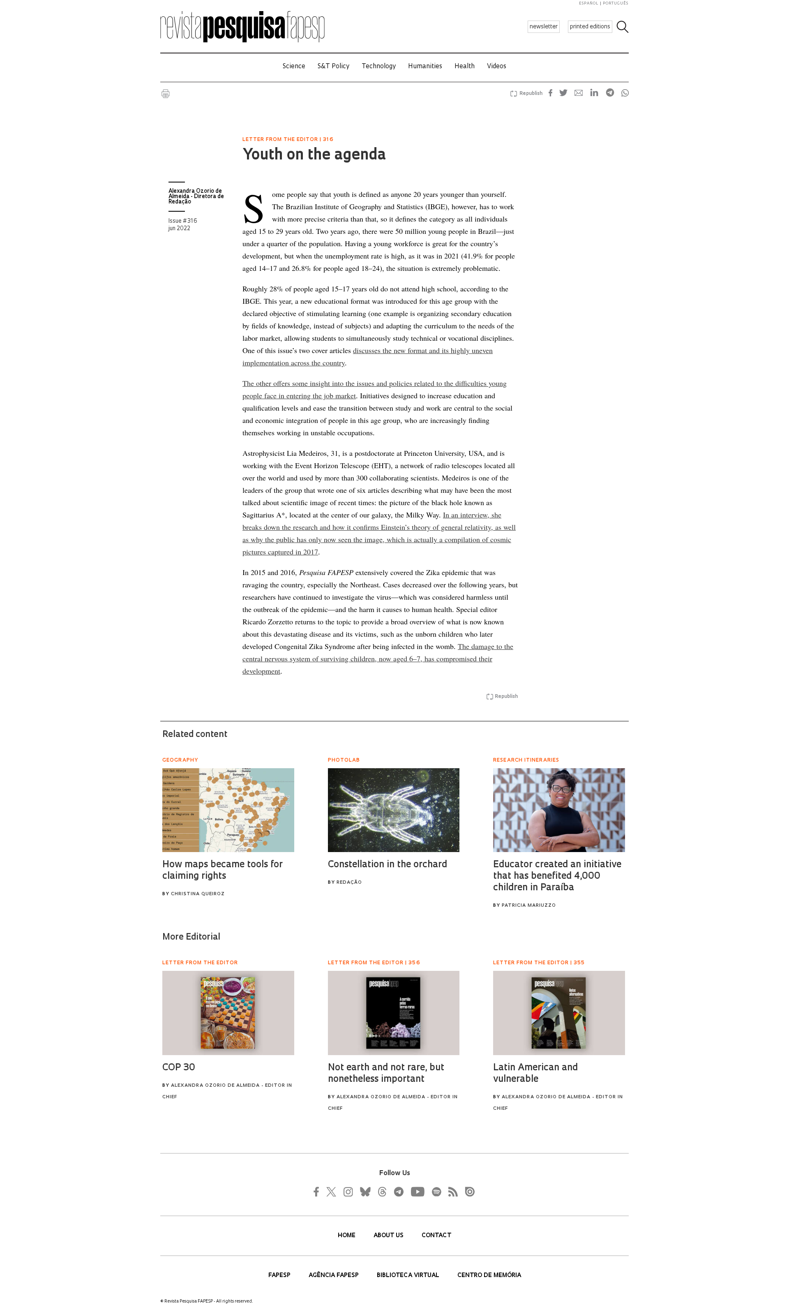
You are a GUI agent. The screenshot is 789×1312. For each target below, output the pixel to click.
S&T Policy (333, 67)
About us (389, 1236)
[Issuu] (467, 1191)
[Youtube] (417, 1191)
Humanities (425, 67)
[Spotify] (436, 1191)
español (589, 3)
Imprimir (165, 93)
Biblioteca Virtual (409, 1276)
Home (347, 1236)
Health (464, 67)
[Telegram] (398, 1191)
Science (294, 67)
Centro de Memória (489, 1276)
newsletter (544, 27)
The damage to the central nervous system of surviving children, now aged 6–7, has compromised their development (377, 658)
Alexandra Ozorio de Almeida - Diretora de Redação (196, 197)
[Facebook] (318, 1191)
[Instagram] (347, 1191)
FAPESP (280, 1276)
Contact (436, 1236)
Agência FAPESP (334, 1276)
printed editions (590, 27)
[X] (331, 1191)
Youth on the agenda (314, 155)
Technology (379, 67)
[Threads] (382, 1191)
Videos (496, 67)
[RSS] (451, 1191)
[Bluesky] (364, 1191)
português (615, 3)
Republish (530, 93)
